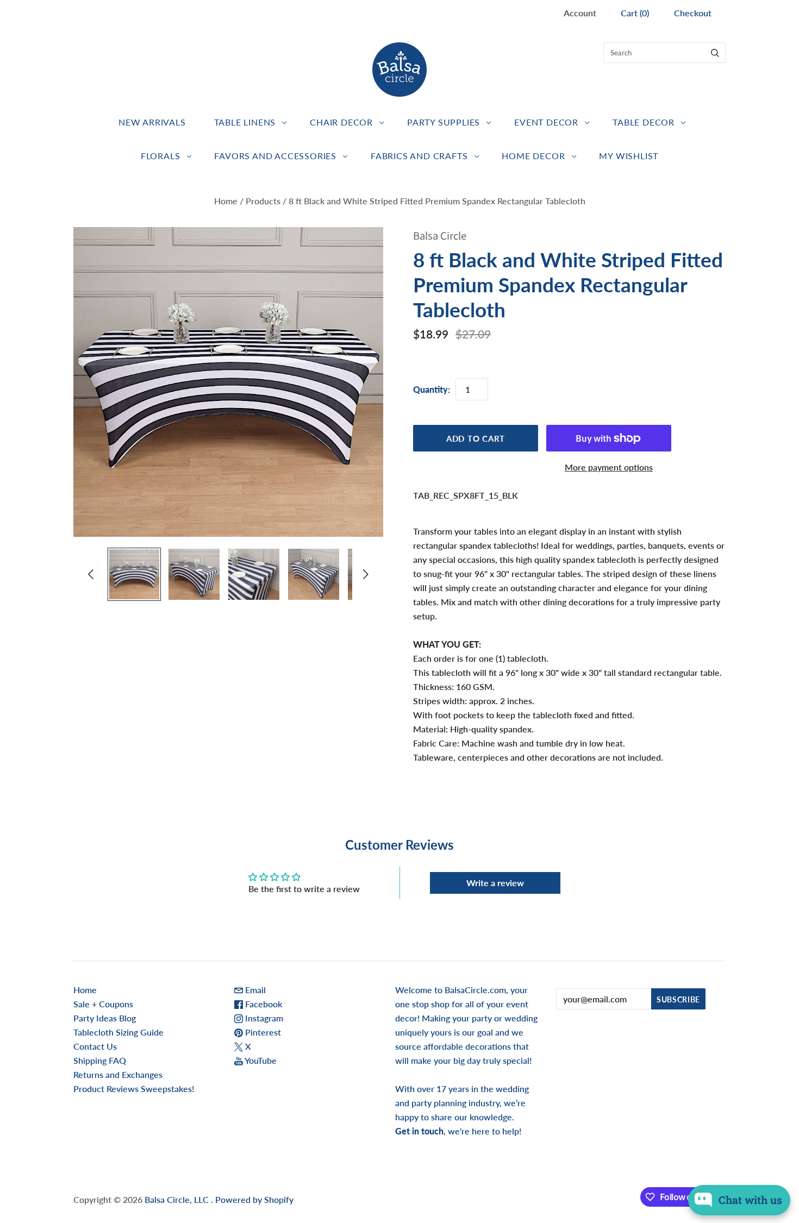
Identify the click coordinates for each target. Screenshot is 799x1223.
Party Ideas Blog (104, 1018)
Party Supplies (443, 122)
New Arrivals (152, 122)
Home (226, 201)
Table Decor (644, 122)
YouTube (260, 1060)
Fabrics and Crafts (419, 155)
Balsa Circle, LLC (178, 1199)
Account (580, 13)
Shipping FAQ (99, 1060)
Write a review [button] (495, 882)
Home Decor (533, 155)
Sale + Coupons (103, 1004)
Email (254, 989)
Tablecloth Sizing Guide (118, 1032)
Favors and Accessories (275, 155)
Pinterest (262, 1032)
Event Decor (546, 122)
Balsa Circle (439, 236)
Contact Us (95, 1046)
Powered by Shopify (254, 1199)
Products (263, 201)
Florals (160, 155)
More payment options (609, 467)
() (635, 13)
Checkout (692, 13)
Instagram (263, 1018)
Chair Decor (341, 122)
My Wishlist (628, 155)
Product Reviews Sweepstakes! (133, 1088)
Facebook (262, 1004)
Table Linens (245, 122)
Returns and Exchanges (118, 1074)
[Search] (715, 52)
